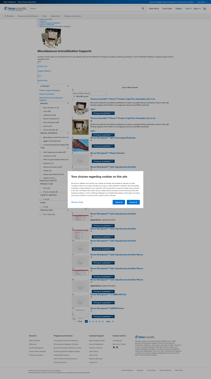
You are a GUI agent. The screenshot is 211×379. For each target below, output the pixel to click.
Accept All (133, 202)
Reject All (118, 202)
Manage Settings (77, 202)
